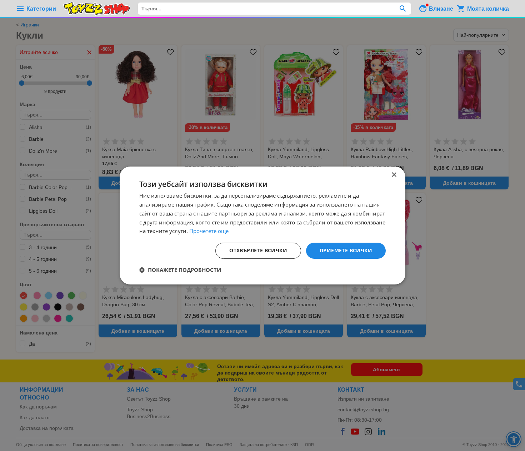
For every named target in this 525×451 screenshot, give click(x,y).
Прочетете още (209, 230)
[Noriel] (96, 8)
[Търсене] (402, 8)
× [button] (393, 175)
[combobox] (274, 8)
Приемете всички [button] (346, 250)
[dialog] (262, 225)
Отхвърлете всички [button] (258, 250)
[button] (180, 270)
